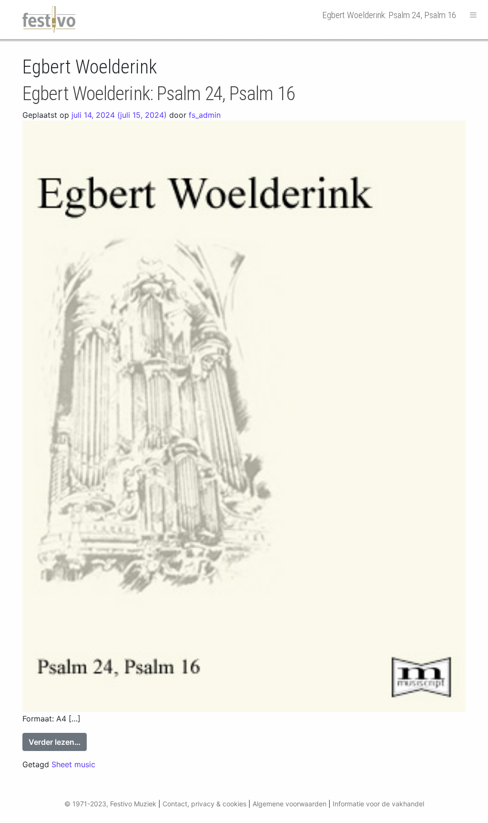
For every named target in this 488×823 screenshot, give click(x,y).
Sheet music (73, 764)
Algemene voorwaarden (289, 804)
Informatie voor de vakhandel (378, 804)
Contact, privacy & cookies (204, 804)
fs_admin (205, 115)
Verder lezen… (58, 742)
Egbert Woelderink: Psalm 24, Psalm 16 (158, 93)
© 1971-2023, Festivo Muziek (110, 804)
